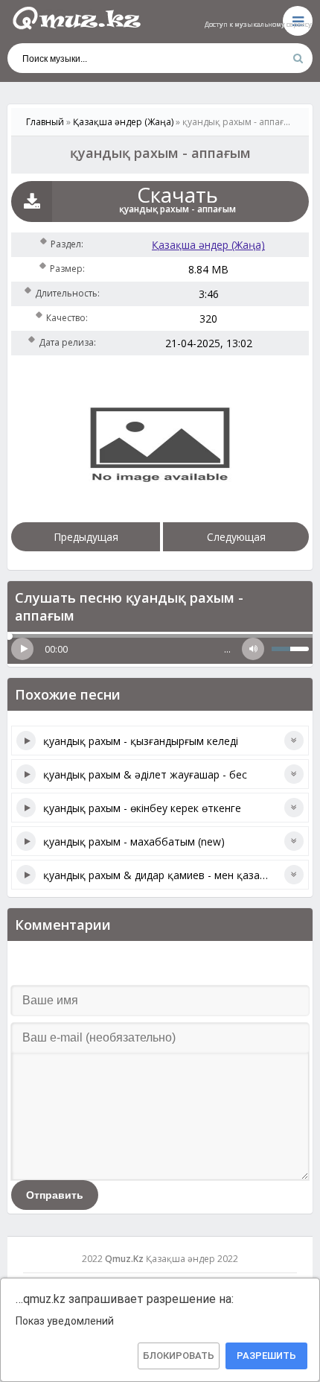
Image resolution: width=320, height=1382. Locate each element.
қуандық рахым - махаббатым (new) (134, 841)
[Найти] (298, 58)
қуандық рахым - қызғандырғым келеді (140, 741)
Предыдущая (86, 537)
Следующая (236, 537)
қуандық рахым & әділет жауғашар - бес (145, 774)
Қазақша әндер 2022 (192, 1258)
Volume (253, 649)
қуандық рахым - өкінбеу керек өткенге (142, 808)
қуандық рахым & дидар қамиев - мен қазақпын (164, 875)
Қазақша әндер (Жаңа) (208, 245)
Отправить (54, 1195)
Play (22, 649)
